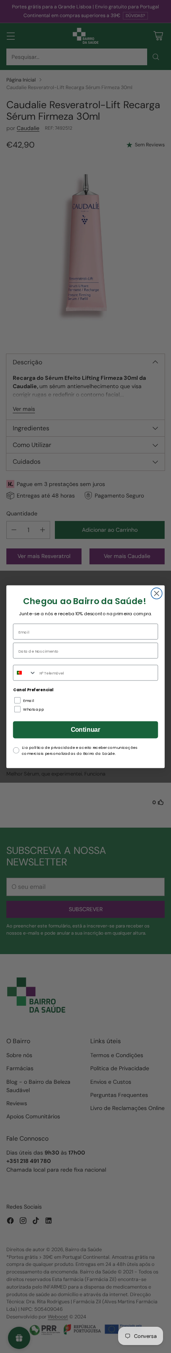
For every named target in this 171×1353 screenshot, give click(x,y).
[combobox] (24, 672)
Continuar (86, 729)
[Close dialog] (156, 593)
